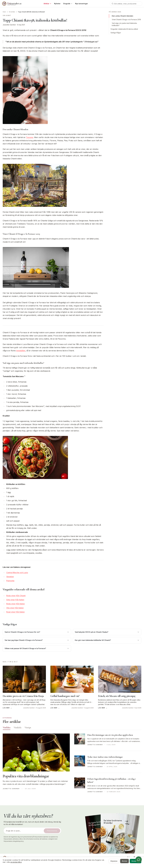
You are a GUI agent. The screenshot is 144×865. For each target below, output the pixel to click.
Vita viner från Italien (15, 608)
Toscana (29, 137)
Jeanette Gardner (9, 25)
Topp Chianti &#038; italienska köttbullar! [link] (31, 12)
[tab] (6, 727)
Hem (4, 12)
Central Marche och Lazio (17, 572)
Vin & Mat (12, 12)
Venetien (10, 576)
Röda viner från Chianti (16, 596)
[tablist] (72, 728)
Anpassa (113, 861)
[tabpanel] (72, 766)
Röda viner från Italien (15, 604)
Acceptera (136, 861)
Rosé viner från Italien (15, 612)
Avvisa (124, 861)
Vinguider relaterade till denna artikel (124, 29)
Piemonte (10, 581)
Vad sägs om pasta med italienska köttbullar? (124, 24)
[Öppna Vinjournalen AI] (138, 859)
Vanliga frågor (115, 33)
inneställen (20, 350)
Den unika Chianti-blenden (122, 16)
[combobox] (126, 4)
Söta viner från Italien (15, 600)
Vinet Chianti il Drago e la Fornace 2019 (126, 19)
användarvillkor (16, 862)
